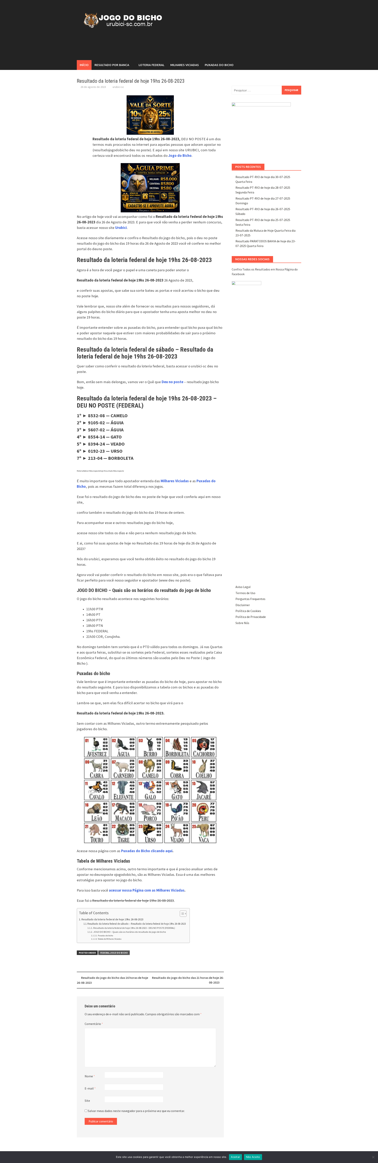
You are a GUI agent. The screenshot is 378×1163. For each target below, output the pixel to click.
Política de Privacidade (250, 617)
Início (84, 65)
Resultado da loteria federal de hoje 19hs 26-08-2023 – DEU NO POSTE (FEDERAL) (134, 927)
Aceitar (235, 1156)
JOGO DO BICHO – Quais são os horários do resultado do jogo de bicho (129, 931)
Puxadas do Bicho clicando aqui (146, 851)
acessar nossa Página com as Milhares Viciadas (146, 890)
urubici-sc (118, 87)
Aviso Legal (243, 587)
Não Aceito (253, 1156)
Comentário (94, 1024)
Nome (90, 1076)
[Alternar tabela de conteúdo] (181, 913)
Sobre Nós (242, 623)
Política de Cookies (248, 611)
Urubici (121, 227)
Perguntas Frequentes (250, 599)
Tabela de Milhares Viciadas (109, 939)
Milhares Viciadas (184, 65)
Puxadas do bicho (105, 935)
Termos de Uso (245, 593)
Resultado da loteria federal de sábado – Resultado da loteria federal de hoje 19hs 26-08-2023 (136, 923)
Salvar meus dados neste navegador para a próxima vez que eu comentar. (136, 1111)
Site (87, 1101)
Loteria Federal (151, 65)
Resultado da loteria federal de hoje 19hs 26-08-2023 (112, 919)
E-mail (90, 1088)
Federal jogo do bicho (114, 952)
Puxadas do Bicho (219, 65)
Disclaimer (242, 605)
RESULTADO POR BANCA (111, 65)
